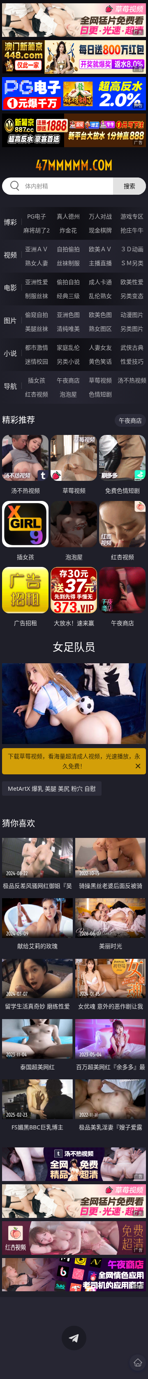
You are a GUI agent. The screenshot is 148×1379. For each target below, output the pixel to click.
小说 (10, 353)
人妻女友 (100, 347)
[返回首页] (138, 1362)
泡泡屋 (68, 394)
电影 (10, 287)
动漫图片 (131, 315)
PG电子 (36, 216)
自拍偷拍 (68, 249)
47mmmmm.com (74, 165)
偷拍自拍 (68, 282)
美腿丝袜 (36, 328)
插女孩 (36, 380)
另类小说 (68, 361)
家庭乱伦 (68, 347)
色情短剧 (100, 394)
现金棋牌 (100, 230)
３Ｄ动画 (131, 249)
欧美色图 (100, 315)
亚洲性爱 (36, 282)
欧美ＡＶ (100, 249)
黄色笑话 (100, 361)
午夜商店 (68, 380)
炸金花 (68, 230)
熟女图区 (100, 328)
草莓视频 (100, 380)
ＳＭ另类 (131, 263)
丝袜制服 (68, 263)
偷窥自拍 (36, 315)
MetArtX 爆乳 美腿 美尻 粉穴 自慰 (52, 788)
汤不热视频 (132, 380)
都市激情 (36, 347)
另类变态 (131, 296)
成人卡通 (100, 282)
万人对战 (100, 216)
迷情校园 (36, 361)
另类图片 (131, 328)
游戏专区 (131, 216)
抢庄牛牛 (131, 230)
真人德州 (68, 216)
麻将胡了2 (36, 230)
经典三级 (68, 296)
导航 (10, 386)
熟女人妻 (36, 263)
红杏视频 (36, 394)
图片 (10, 320)
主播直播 (100, 263)
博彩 (10, 222)
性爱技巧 (131, 361)
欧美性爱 (131, 282)
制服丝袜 (36, 296)
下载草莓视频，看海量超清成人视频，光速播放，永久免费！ (74, 761)
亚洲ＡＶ (36, 249)
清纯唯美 (68, 328)
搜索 (129, 186)
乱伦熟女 (100, 296)
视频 (10, 254)
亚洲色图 (68, 315)
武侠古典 (131, 347)
